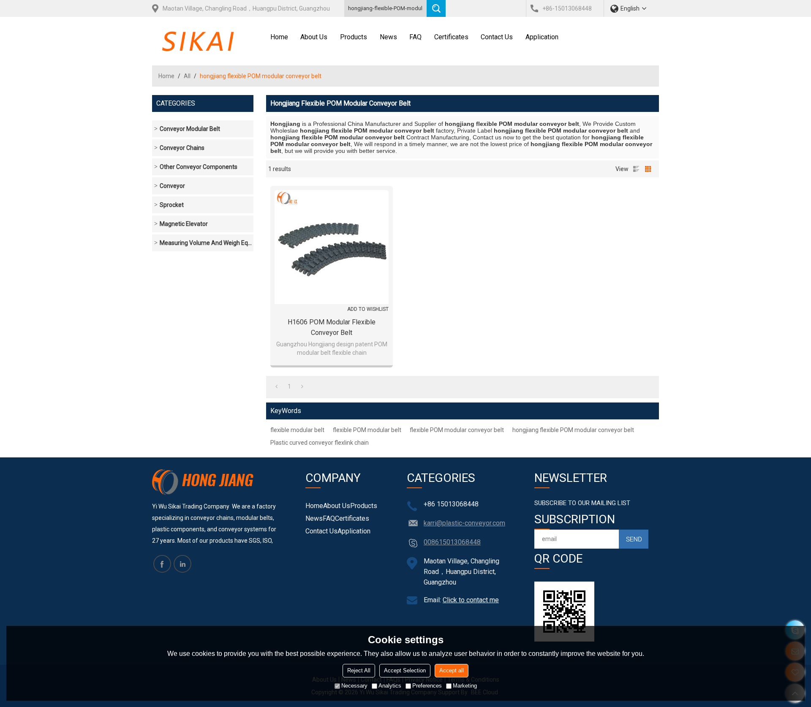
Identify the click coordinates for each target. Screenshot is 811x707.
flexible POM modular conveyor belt (457, 430)
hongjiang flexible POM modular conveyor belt (573, 430)
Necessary (354, 686)
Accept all (451, 670)
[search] (436, 8)
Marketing (465, 686)
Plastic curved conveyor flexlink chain (319, 442)
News (388, 37)
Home (279, 37)
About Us (313, 37)
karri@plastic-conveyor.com (464, 523)
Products (353, 37)
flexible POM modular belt (367, 430)
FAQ (415, 37)
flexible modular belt (297, 430)
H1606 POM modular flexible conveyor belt (332, 327)
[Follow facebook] (162, 564)
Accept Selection (405, 670)
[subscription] (633, 539)
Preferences (427, 686)
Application (541, 37)
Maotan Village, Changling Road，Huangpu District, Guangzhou (246, 8)
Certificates (451, 37)
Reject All (358, 670)
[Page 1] (276, 386)
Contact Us (497, 37)
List (636, 169)
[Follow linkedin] (182, 564)
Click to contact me (471, 600)
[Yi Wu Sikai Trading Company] (208, 36)
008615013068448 (452, 542)
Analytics (389, 686)
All (187, 76)
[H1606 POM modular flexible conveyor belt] (332, 247)
